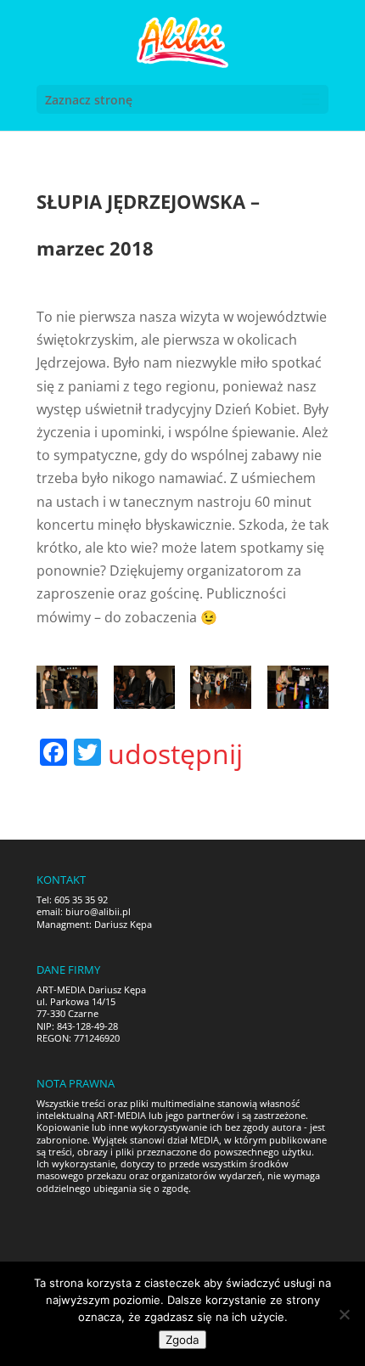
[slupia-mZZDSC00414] (67, 687)
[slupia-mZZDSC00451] (220, 687)
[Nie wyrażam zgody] (343, 1314)
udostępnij (175, 753)
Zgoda (182, 1339)
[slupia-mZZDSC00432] (144, 687)
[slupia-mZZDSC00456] (297, 687)
